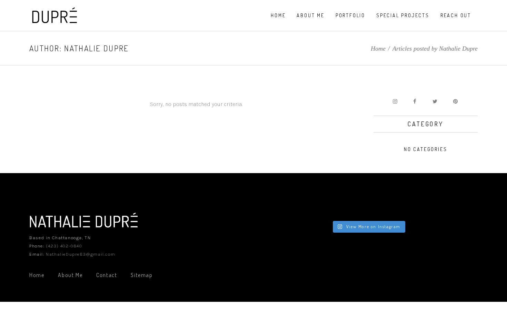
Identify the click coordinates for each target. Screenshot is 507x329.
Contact (106, 275)
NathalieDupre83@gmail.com (80, 254)
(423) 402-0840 (64, 245)
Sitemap (141, 275)
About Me (70, 275)
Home (378, 48)
